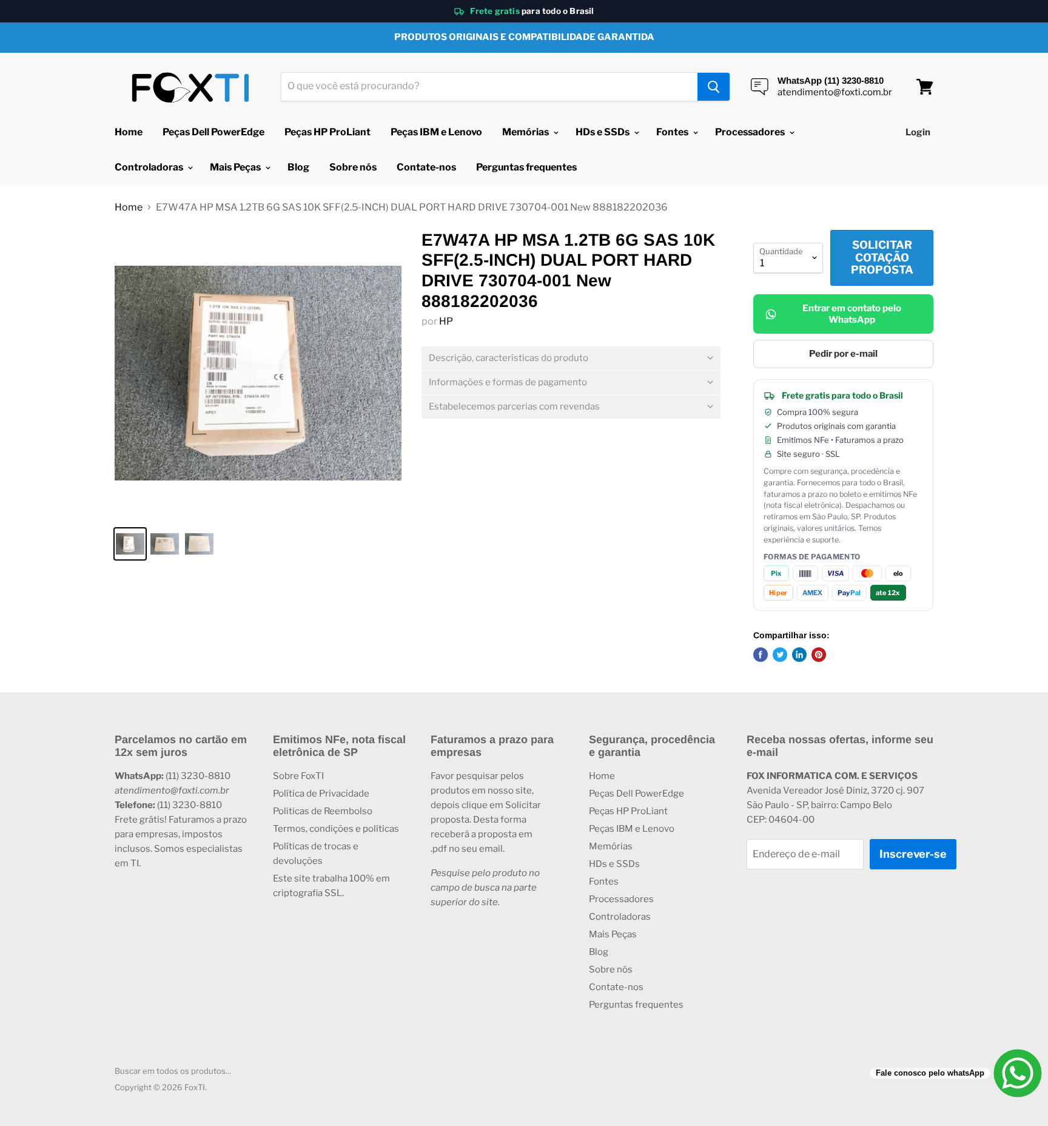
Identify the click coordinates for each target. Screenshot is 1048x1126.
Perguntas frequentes (526, 167)
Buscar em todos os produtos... (173, 1071)
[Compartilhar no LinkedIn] (799, 654)
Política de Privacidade (321, 793)
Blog (298, 167)
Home (129, 132)
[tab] (571, 358)
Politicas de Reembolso (322, 811)
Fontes (673, 132)
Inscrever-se (913, 854)
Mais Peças (236, 167)
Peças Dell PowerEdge (213, 132)
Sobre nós (353, 167)
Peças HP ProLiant (327, 132)
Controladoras (150, 167)
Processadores (751, 132)
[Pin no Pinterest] (818, 654)
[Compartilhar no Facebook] (760, 654)
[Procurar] (713, 87)
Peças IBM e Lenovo (436, 132)
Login (917, 132)
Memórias (526, 132)
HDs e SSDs (603, 132)
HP (446, 321)
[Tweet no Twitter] (780, 654)
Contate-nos (426, 167)
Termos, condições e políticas (336, 828)
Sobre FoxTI (298, 775)
